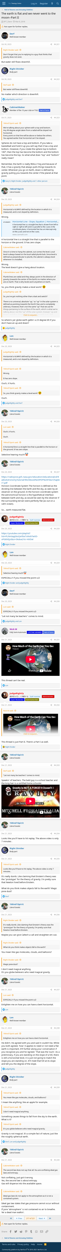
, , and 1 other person (26, 181)
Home (39, 1244)
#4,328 (57, 528)
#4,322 (57, 79)
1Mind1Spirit (17, 188)
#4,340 (57, 1160)
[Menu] (4, 3)
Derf (12, 33)
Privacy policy (23, 1244)
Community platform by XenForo (24, 1249)
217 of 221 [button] (30, 1218)
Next (41, 1218)
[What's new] (52, 3)
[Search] (57, 3)
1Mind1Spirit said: (10, 123)
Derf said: (7, 85)
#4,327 (57, 472)
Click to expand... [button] (31, 315)
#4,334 (57, 833)
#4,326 (57, 421)
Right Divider (17, 68)
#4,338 (57, 1028)
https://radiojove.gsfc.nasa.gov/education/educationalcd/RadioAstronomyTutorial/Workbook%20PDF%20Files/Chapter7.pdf (30, 479)
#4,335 (57, 859)
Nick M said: (8, 710)
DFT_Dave (7, 21)
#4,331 (57, 639)
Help (33, 1244)
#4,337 (57, 989)
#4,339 (57, 1087)
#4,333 (57, 765)
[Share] (51, 44)
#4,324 (57, 199)
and (13, 99)
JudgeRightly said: (10, 205)
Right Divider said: (10, 50)
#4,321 (57, 44)
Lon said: (7, 427)
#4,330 (57, 601)
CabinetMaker (17, 107)
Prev (20, 1218)
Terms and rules (8, 1244)
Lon (11, 335)
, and (15, 1141)
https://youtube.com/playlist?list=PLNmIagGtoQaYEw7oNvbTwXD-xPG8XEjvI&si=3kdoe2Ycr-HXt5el (19, 536)
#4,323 (57, 117)
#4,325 (57, 346)
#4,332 (57, 705)
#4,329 (57, 563)
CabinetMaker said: (11, 247)
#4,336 (57, 914)
